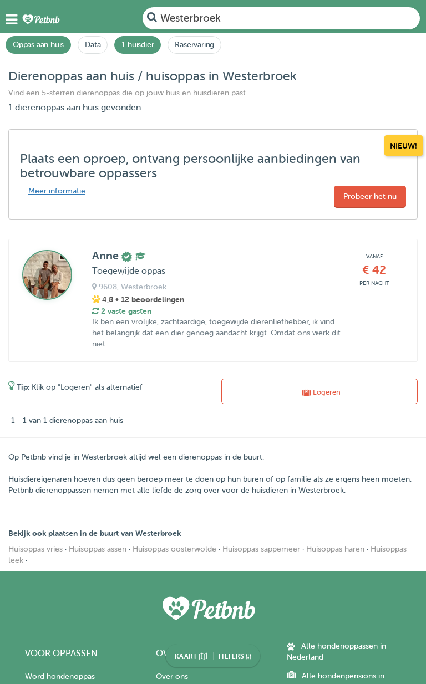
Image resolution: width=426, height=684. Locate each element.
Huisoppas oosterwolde (174, 549)
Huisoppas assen (97, 549)
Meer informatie (56, 191)
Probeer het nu (370, 196)
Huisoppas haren (335, 549)
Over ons (172, 676)
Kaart (187, 656)
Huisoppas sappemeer (261, 549)
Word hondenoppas (60, 676)
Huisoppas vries (35, 549)
